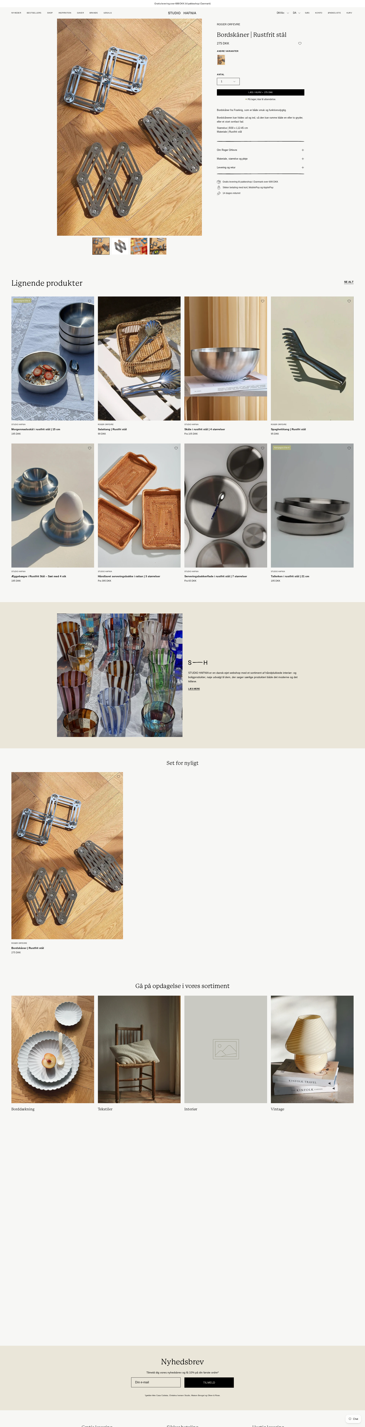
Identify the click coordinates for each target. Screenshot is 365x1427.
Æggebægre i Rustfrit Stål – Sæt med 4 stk (38, 576)
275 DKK (16, 953)
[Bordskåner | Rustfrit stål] (101, 246)
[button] (80, 13)
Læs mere (194, 689)
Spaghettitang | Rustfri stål (288, 429)
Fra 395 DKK (104, 581)
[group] (182, 3)
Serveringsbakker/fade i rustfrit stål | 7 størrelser (215, 576)
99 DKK (102, 434)
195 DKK (16, 434)
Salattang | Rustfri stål (112, 429)
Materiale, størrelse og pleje (232, 158)
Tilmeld (209, 1382)
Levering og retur (226, 167)
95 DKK (275, 434)
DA (295, 13)
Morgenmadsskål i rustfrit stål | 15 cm (35, 429)
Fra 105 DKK (191, 434)
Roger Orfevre (228, 24)
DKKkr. (281, 13)
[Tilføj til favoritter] (299, 43)
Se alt (349, 281)
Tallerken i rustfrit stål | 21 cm (290, 576)
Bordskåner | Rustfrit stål (27, 947)
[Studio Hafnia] (182, 13)
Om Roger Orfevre (227, 150)
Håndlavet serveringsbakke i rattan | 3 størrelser (129, 576)
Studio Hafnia (18, 424)
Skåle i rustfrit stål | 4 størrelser (204, 429)
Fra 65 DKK (190, 581)
